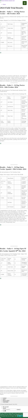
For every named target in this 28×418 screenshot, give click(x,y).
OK (18, 415)
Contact (4, 398)
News (4, 399)
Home (4, 4)
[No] (0, 417)
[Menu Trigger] (25, 3)
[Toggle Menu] (0, 2)
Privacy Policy (6, 400)
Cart (4, 410)
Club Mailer (5, 401)
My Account (6, 406)
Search (4, 408)
